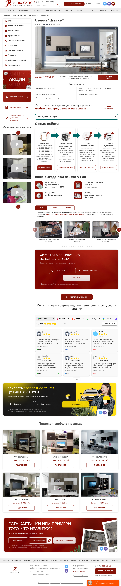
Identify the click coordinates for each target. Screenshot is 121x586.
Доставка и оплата (53, 10)
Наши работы (14, 65)
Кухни (10, 21)
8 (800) (103, 566)
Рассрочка (81, 10)
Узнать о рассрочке (87, 167)
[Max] (109, 4)
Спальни (12, 55)
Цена (41, 208)
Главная (11, 10)
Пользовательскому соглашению (69, 284)
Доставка (53, 208)
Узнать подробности (108, 107)
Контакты (114, 10)
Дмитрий (74, 332)
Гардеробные (14, 36)
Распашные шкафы (16, 26)
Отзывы (103, 10)
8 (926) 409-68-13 (93, 6)
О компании (23, 10)
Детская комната (15, 50)
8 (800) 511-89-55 (93, 4)
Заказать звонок (74, 4)
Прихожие (12, 45)
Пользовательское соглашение (72, 583)
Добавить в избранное (80, 576)
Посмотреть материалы (76, 297)
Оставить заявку (44, 167)
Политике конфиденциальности (50, 284)
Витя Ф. (101, 356)
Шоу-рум (69, 10)
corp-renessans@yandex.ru (104, 575)
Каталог (37, 10)
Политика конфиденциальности (49, 583)
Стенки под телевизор (39, 15)
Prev (18, 132)
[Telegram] (105, 4)
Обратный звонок (105, 571)
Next (18, 206)
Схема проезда (79, 571)
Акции (92, 10)
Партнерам (95, 560)
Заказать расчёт (108, 77)
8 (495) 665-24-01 (93, 1)
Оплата (68, 208)
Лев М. (101, 332)
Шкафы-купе (13, 31)
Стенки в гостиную (20, 15)
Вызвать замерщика (66, 167)
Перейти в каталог (108, 167)
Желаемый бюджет (90, 271)
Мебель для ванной (17, 60)
